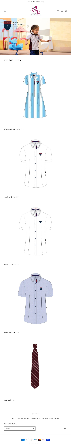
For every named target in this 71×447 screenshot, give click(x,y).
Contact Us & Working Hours (32, 418)
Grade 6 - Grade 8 (10, 265)
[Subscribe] (33, 428)
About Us (20, 418)
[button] (5, 11)
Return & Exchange (47, 418)
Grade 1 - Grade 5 (10, 197)
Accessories (8, 400)
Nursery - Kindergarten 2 (12, 129)
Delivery (56, 418)
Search (14, 418)
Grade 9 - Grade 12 (10, 332)
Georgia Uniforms (37, 443)
